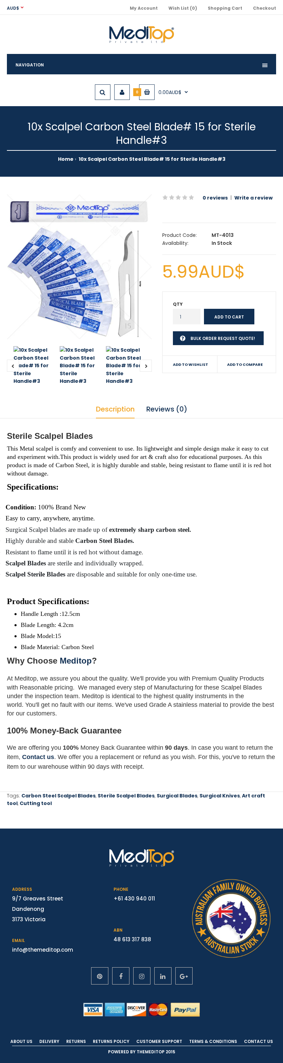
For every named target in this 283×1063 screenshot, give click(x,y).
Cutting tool (36, 803)
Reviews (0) (166, 409)
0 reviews (215, 197)
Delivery (49, 1041)
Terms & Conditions (213, 1041)
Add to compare (245, 364)
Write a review (253, 197)
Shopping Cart (225, 8)
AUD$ (13, 8)
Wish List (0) (182, 8)
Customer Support (159, 1041)
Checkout (264, 8)
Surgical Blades (177, 795)
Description (115, 409)
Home (66, 159)
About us (21, 1041)
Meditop (76, 660)
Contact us (38, 757)
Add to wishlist (190, 364)
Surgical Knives (219, 795)
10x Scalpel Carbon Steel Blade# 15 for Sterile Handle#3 (151, 159)
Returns (76, 1041)
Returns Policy (111, 1041)
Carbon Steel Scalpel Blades (58, 795)
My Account (144, 8)
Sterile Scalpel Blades (126, 795)
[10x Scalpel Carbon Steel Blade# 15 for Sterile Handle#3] (79, 266)
